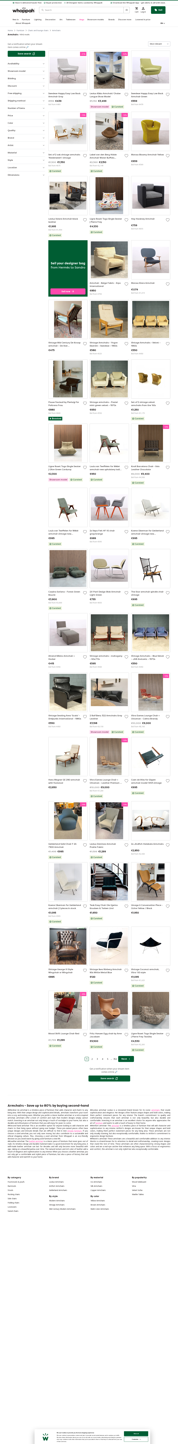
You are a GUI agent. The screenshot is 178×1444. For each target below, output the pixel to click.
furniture (99, 1123)
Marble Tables (138, 1194)
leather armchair (36, 1141)
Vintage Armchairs (57, 1205)
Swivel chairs (13, 1211)
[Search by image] (127, 10)
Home (10, 30)
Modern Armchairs (57, 1200)
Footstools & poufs (16, 1182)
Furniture (20, 30)
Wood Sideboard (139, 1182)
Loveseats (12, 1207)
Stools (10, 1190)
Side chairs (12, 1198)
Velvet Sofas (137, 1190)
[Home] (24, 10)
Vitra (134, 1186)
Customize (135, 1439)
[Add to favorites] (85, 94)
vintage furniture (74, 1131)
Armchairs (56, 30)
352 (115, 1059)
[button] (135, 3)
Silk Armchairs (96, 1186)
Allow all (136, 1433)
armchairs (155, 1110)
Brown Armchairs (98, 1205)
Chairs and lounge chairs (38, 30)
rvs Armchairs (96, 1182)
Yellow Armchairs (98, 1200)
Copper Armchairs (98, 1190)
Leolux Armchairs (56, 1182)
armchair (115, 1125)
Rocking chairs (14, 1194)
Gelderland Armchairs (58, 1190)
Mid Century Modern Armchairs (62, 1209)
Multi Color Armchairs (100, 1209)
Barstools (12, 1186)
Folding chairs (13, 1202)
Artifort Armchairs (56, 1186)
